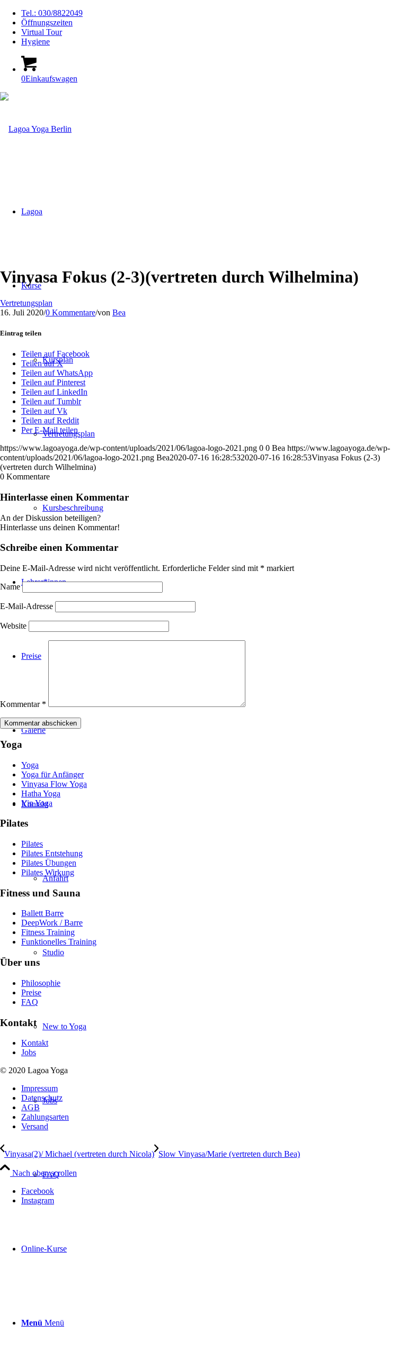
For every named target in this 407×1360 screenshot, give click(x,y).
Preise (31, 992)
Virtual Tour (41, 32)
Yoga (30, 764)
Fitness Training (48, 932)
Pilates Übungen (48, 862)
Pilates (32, 843)
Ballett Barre (42, 913)
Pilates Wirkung (47, 872)
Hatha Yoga (40, 793)
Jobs (28, 1052)
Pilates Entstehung (52, 853)
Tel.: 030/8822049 (52, 12)
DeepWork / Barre (52, 922)
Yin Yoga (36, 803)
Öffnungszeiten (47, 22)
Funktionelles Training (58, 941)
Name (10, 586)
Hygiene (35, 41)
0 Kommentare (70, 312)
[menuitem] (214, 13)
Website (13, 625)
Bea (119, 312)
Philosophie (40, 982)
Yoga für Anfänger (52, 774)
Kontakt (34, 1042)
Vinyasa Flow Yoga (54, 783)
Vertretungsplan (26, 302)
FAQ (29, 1002)
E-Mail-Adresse (26, 606)
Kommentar (23, 704)
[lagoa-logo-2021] (36, 128)
